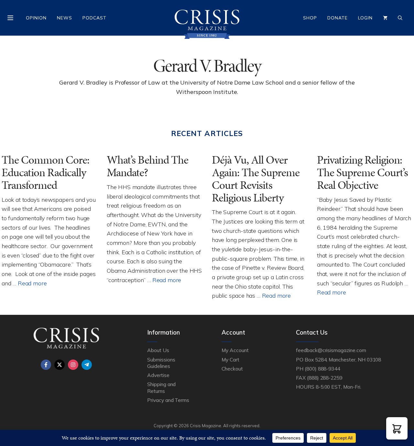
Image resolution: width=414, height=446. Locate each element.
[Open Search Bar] (400, 18)
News (64, 18)
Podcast (94, 18)
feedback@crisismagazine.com (331, 350)
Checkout (232, 368)
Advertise (158, 375)
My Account (235, 350)
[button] (397, 428)
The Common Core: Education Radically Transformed (45, 172)
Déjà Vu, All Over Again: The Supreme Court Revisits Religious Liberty (256, 178)
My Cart (230, 359)
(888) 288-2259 (324, 377)
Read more (32, 283)
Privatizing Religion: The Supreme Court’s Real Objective (362, 172)
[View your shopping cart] (385, 18)
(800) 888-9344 (322, 368)
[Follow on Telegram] (87, 365)
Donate (337, 18)
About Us (158, 350)
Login (365, 18)
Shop (310, 18)
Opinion (36, 18)
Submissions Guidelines (161, 362)
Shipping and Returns (161, 387)
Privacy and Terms (168, 400)
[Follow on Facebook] (46, 365)
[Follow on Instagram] (73, 365)
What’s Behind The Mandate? (147, 166)
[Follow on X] (59, 365)
